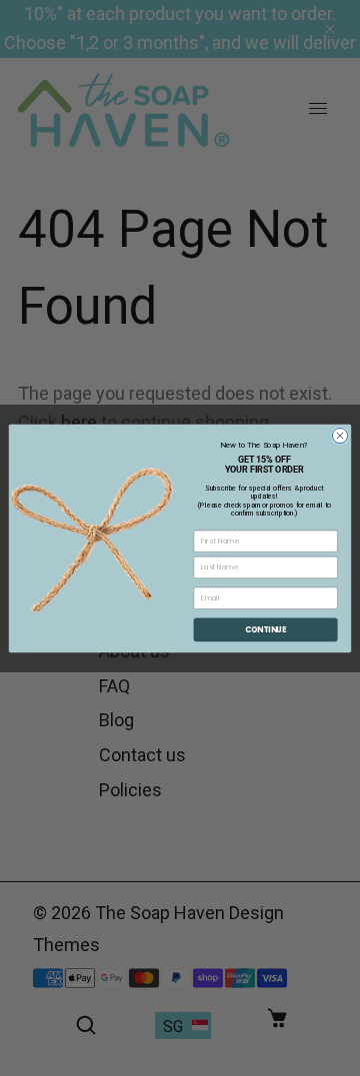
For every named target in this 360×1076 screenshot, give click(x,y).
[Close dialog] (339, 435)
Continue (266, 628)
